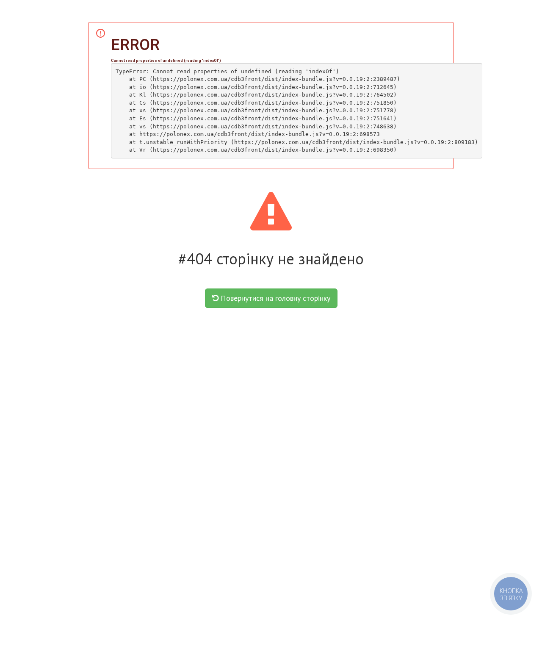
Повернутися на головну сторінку (274, 298)
